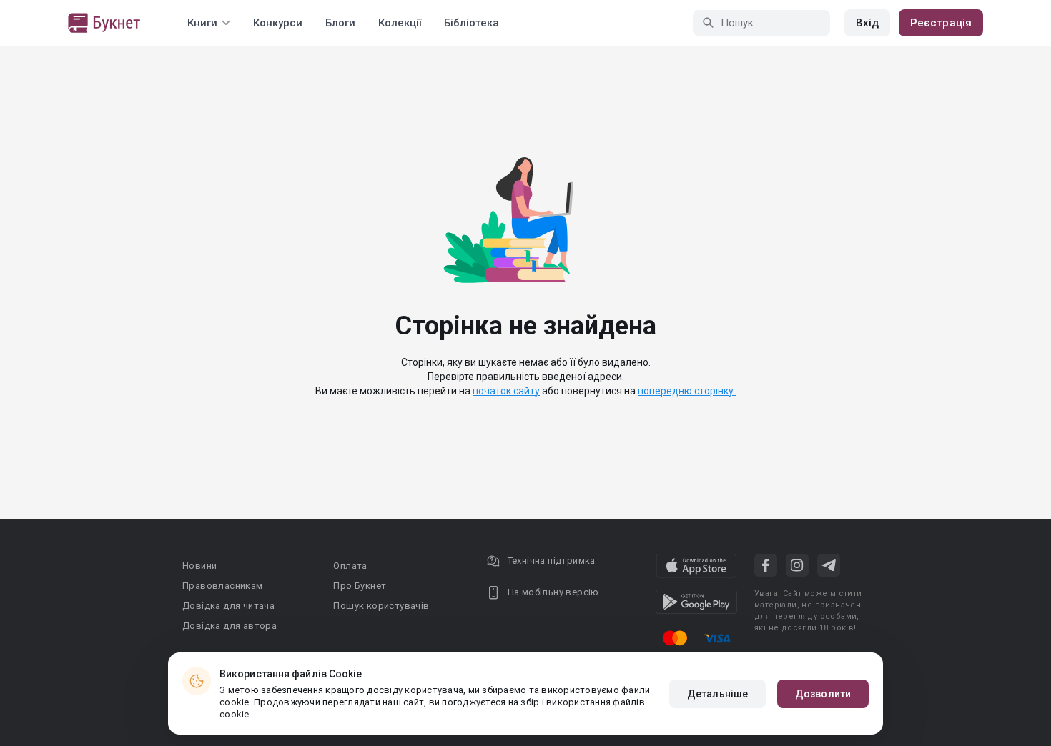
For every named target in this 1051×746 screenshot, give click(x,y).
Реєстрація (941, 22)
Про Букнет (359, 585)
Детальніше (717, 694)
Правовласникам (222, 585)
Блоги (340, 22)
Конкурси (277, 22)
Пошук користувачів (381, 605)
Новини (199, 565)
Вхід (867, 22)
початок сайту (506, 391)
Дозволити (823, 694)
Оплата (350, 565)
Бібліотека (471, 22)
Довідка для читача (228, 605)
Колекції (399, 22)
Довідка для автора (229, 625)
